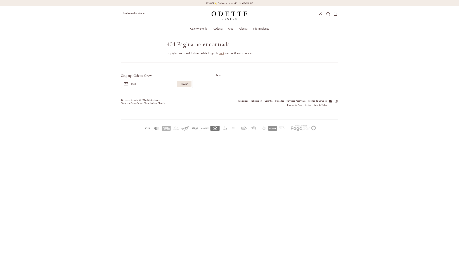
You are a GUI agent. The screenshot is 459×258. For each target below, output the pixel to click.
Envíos (308, 105)
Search (219, 75)
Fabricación (256, 100)
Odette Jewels (153, 100)
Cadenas (218, 28)
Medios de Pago (294, 105)
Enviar (184, 83)
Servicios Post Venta (296, 100)
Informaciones (261, 28)
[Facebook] (329, 100)
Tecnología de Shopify (154, 103)
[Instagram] (335, 100)
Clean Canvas (137, 103)
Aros (230, 28)
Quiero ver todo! (199, 28)
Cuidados (279, 100)
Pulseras (243, 28)
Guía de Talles (320, 105)
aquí (221, 53)
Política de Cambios (317, 100)
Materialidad (243, 100)
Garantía (268, 100)
